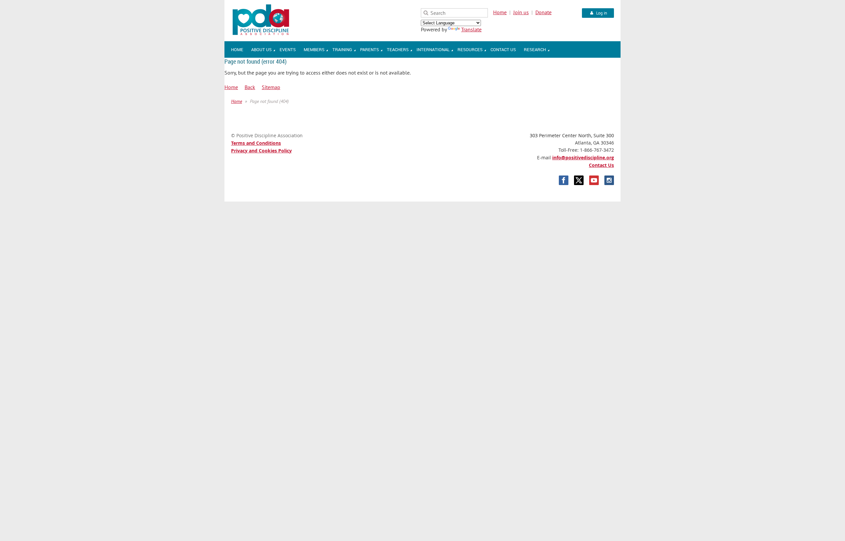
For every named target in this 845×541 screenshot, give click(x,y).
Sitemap (271, 87)
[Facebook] (563, 180)
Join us (521, 12)
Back (250, 87)
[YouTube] (594, 180)
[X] (579, 180)
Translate (471, 29)
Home (500, 12)
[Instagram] (609, 180)
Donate (543, 12)
